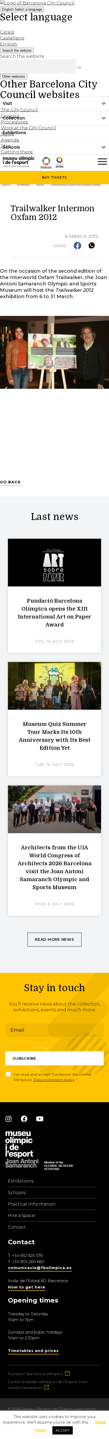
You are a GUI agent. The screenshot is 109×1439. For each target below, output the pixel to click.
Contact (17, 1227)
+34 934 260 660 (28, 1261)
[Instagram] (8, 1118)
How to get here (26, 1287)
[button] (78, 246)
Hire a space (21, 1215)
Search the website (22, 56)
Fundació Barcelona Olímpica (35, 1373)
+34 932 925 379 (27, 1255)
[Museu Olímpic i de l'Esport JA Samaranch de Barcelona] (59, 166)
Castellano (12, 38)
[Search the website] (79, 67)
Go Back (10, 482)
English (22, 9)
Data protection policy (54, 1079)
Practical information (32, 1204)
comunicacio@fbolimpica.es (40, 1267)
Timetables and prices (33, 1350)
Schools (16, 1192)
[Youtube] (40, 1118)
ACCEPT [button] (63, 1430)
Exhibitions (20, 1181)
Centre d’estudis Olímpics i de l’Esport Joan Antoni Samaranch (48, 1384)
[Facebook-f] (24, 1118)
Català (7, 32)
